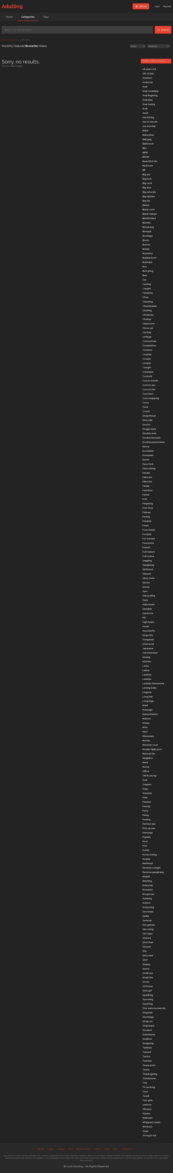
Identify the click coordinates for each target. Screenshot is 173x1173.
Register (167, 6)
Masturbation (150, 714)
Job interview (149, 652)
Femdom (147, 490)
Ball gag (147, 139)
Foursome (148, 543)
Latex (145, 665)
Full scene (148, 556)
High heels (148, 622)
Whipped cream (151, 1122)
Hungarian (148, 639)
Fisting (146, 516)
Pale (144, 797)
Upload (142, 6)
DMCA (97, 1149)
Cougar (146, 358)
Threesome (149, 1078)
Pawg (145, 815)
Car (144, 279)
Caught (146, 288)
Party (145, 810)
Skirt (145, 959)
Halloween (148, 604)
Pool (145, 841)
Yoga (145, 1131)
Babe (145, 130)
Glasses (146, 573)
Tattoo (146, 1056)
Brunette (147, 253)
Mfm (144, 727)
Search (164, 30)
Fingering (147, 503)
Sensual (147, 920)
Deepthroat (149, 415)
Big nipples (148, 196)
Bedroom (147, 165)
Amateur (147, 77)
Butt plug (147, 271)
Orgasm (146, 784)
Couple (146, 363)
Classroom (148, 323)
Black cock (148, 209)
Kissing (146, 657)
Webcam (147, 1117)
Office (145, 771)
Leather (146, 674)
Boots (145, 240)
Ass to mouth (149, 121)
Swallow (147, 1038)
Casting (146, 284)
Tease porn (148, 1065)
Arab (145, 108)
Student (147, 1030)
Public (146, 850)
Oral (144, 780)
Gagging (147, 560)
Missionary (148, 736)
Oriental (147, 793)
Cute (145, 407)
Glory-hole (148, 578)
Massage (147, 709)
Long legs (148, 701)
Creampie (147, 371)
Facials (146, 472)
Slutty (145, 968)
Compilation (149, 345)
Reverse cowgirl (151, 867)
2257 (107, 1149)
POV (144, 845)
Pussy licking (149, 854)
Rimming (147, 880)
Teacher (147, 1060)
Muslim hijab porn (152, 749)
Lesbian (146, 679)
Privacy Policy (84, 1149)
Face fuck (148, 464)
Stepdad (147, 1012)
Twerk (146, 1096)
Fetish (145, 494)
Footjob (146, 534)
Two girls (147, 1100)
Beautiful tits (149, 161)
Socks (145, 981)
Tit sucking (148, 1087)
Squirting (147, 1003)
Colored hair (149, 341)
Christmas (148, 314)
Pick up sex (148, 828)
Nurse (145, 766)
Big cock (147, 183)
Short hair (147, 942)
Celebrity (147, 292)
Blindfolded (149, 218)
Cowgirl (146, 367)
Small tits (147, 977)
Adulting (12, 6)
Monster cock (150, 744)
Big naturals (149, 192)
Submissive (148, 1034)
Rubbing (147, 898)
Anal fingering (150, 95)
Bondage (147, 235)
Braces (146, 244)
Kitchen (146, 661)
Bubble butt (149, 257)
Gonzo (146, 582)
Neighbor (147, 758)
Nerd (145, 762)
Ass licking (148, 117)
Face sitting (148, 468)
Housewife (148, 630)
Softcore (147, 986)
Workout (147, 1126)
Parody (146, 806)
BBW (145, 152)
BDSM (145, 156)
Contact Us (126, 1149)
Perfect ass (148, 823)
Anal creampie (150, 91)
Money (146, 740)
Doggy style (149, 429)
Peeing (146, 819)
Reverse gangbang (153, 872)
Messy (146, 723)
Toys (145, 1091)
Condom (147, 350)
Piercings (147, 832)
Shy (144, 951)
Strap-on (147, 1021)
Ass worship (149, 126)
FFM (144, 499)
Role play (147, 885)
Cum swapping (150, 398)
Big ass (146, 174)
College (147, 336)
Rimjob (146, 876)
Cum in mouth (150, 380)
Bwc (144, 275)
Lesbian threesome (153, 683)
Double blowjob (151, 437)
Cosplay (147, 354)
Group (146, 586)
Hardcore (147, 613)
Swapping (148, 1043)
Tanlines (147, 1047)
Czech (146, 411)
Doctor (146, 424)
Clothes (146, 332)
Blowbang (148, 227)
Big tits (146, 200)
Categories (27, 17)
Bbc (144, 148)
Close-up (147, 328)
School (146, 902)
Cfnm (145, 297)
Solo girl (147, 990)
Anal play (147, 99)
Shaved (146, 938)
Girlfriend (147, 569)
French (146, 547)
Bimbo (146, 205)
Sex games (148, 924)
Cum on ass (148, 385)
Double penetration (153, 442)
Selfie (145, 916)
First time (147, 507)
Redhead (147, 863)
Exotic (145, 459)
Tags (46, 17)
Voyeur (146, 1113)
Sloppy (146, 964)
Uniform (146, 1104)
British (145, 249)
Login (157, 6)
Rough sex (148, 894)
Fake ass (147, 477)
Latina (145, 670)
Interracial (148, 644)
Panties (146, 802)
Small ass (147, 973)
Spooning (147, 999)
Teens (146, 1069)
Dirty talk (147, 420)
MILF (145, 731)
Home (9, 17)
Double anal (149, 433)
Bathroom (148, 143)
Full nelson (148, 551)
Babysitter (148, 135)
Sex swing (148, 929)
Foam (145, 525)
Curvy (145, 402)
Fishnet (146, 512)
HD (144, 617)
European (147, 455)
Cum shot (147, 393)
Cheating (147, 301)
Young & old (149, 1135)
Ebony (145, 446)
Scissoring (148, 907)
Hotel (145, 626)
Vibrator (147, 1109)
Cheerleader (149, 306)
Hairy (145, 600)
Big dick (146, 187)
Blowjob (147, 231)
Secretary (148, 911)
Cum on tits (148, 389)
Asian (145, 113)
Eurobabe (148, 450)
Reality (146, 859)
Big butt (147, 178)
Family (145, 486)
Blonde (146, 222)
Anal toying (148, 104)
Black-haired (149, 213)
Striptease (148, 1025)
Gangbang (148, 565)
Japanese (147, 648)
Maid (145, 705)
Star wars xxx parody (153, 1008)
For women (148, 538)
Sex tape (147, 933)
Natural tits (148, 753)
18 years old (149, 69)
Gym (144, 591)
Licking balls (149, 687)
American (147, 82)
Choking (147, 310)
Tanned (146, 1052)
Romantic (147, 889)
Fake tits (147, 481)
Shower (146, 946)
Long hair (147, 696)
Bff (143, 170)
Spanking (147, 995)
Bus (144, 266)
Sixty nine (147, 955)
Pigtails (146, 837)
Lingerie (147, 692)
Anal (144, 86)
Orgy (145, 788)
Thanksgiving (149, 1074)
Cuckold (147, 376)
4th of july (148, 73)
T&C (115, 1149)
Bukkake (147, 262)
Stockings (148, 1017)
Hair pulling (148, 595)
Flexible (146, 521)
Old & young (149, 775)
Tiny (144, 1082)
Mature (146, 718)
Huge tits (147, 635)
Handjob (147, 608)
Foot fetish (148, 529)
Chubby (146, 319)
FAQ (70, 1149)
